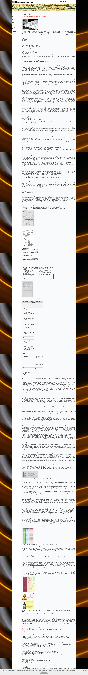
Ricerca (73, 3)
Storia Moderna (15, 19)
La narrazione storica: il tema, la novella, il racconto (34, 16)
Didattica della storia (16, 13)
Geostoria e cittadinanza (14, 29)
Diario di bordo (15, 12)
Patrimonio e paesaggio (14, 26)
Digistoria (14, 31)
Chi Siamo (63, 3)
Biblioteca (14, 22)
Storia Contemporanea (16, 21)
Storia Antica (14, 16)
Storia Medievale (15, 18)
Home (59, 3)
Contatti (68, 3)
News (13, 24)
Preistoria (14, 15)
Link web (13, 33)
